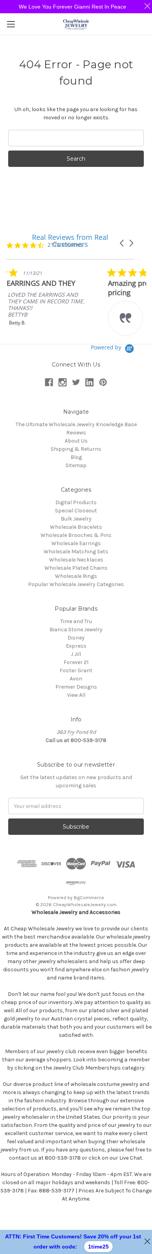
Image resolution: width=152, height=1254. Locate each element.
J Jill (76, 654)
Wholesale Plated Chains (76, 568)
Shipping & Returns (76, 449)
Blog (76, 457)
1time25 (98, 1246)
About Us (76, 440)
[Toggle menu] (10, 24)
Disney (76, 637)
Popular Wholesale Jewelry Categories (76, 584)
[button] (130, 243)
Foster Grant (76, 670)
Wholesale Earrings (76, 543)
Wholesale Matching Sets (76, 551)
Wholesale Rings (76, 576)
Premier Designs (76, 687)
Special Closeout (76, 510)
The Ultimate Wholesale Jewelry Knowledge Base (76, 424)
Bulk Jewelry (76, 518)
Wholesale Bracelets (76, 527)
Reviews (76, 432)
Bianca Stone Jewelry (76, 629)
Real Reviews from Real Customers (70, 240)
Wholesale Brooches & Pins (76, 535)
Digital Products (76, 502)
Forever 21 (76, 662)
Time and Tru (76, 621)
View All (76, 695)
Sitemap (76, 465)
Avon (76, 678)
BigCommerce (89, 897)
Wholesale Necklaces (76, 559)
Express (76, 646)
